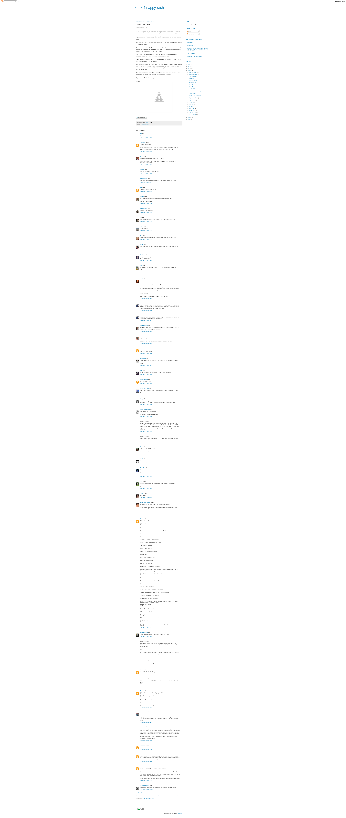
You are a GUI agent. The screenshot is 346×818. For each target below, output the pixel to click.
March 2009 (192, 110)
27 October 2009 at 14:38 (146, 636)
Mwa (141, 187)
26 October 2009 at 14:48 (146, 343)
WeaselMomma (144, 632)
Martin (141, 519)
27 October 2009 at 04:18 (146, 514)
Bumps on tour (192, 93)
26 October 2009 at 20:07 (146, 442)
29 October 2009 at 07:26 (146, 749)
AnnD (141, 279)
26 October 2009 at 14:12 (146, 310)
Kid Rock (191, 84)
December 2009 (193, 72)
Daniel (141, 303)
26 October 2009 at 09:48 (146, 191)
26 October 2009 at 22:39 (146, 488)
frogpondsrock (143, 178)
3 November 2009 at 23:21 (146, 789)
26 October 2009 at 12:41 (146, 274)
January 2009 (192, 114)
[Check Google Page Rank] (140, 809)
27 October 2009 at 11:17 (146, 627)
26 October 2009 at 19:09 (146, 416)
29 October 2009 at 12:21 (146, 761)
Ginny (141, 399)
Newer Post (139, 796)
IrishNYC (142, 493)
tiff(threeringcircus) (145, 785)
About (142, 16)
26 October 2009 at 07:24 (146, 173)
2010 (189, 68)
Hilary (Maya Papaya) (145, 502)
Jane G (141, 226)
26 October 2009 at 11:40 (146, 250)
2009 (189, 70)
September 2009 (193, 98)
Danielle (142, 670)
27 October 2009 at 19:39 (146, 656)
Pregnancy (142, 124)
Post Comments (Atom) (148, 798)
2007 (189, 119)
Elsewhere (155, 16)
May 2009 (191, 106)
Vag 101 (191, 87)
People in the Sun (144, 388)
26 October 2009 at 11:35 (146, 230)
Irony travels (190, 42)
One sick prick (192, 82)
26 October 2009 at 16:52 (146, 374)
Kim (141, 348)
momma (142, 727)
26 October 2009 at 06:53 (146, 164)
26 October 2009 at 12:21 (146, 260)
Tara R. (141, 244)
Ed (140, 217)
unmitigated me (144, 325)
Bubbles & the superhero (195, 89)
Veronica (142, 169)
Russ (141, 265)
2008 (189, 117)
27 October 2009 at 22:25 (146, 686)
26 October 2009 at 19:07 (146, 404)
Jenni (141, 336)
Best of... (148, 16)
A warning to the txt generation (194, 56)
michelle (142, 196)
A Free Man (143, 754)
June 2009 (191, 104)
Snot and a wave (193, 80)
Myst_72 (142, 467)
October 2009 (192, 76)
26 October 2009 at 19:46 (146, 431)
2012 (189, 64)
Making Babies (143, 208)
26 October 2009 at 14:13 (146, 320)
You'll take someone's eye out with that (198, 91)
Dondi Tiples (143, 745)
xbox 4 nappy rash (149, 8)
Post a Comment (142, 792)
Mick (141, 447)
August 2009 (192, 100)
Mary (141, 370)
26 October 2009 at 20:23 (146, 454)
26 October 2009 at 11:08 (146, 221)
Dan (141, 133)
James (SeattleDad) (145, 409)
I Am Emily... (143, 142)
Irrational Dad (143, 712)
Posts (189, 31)
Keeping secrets (191, 45)
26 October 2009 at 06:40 (146, 137)
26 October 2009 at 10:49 (146, 212)
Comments (191, 34)
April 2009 (191, 108)
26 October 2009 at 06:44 (146, 151)
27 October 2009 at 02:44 (146, 497)
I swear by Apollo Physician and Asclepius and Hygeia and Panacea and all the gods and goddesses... (197, 50)
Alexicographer (144, 379)
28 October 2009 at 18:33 (146, 740)
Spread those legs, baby (195, 95)
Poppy (141, 481)
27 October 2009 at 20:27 (146, 665)
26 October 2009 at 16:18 (146, 365)
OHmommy (143, 358)
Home (137, 16)
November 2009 (193, 74)
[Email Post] (151, 122)
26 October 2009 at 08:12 (146, 182)
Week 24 (147, 124)
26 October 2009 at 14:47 (146, 331)
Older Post (179, 796)
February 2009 (192, 112)
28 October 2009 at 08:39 (146, 707)
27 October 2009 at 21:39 (146, 674)
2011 (189, 66)
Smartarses (191, 78)
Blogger (179, 813)
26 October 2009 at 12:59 (146, 298)
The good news (191, 53)
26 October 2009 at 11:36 (146, 239)
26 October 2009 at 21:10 (146, 463)
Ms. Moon (142, 255)
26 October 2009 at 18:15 (146, 394)
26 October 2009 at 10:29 (146, 203)
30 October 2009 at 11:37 (146, 780)
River (141, 156)
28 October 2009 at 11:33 (146, 722)
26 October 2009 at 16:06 (146, 353)
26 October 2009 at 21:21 (146, 476)
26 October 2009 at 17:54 (146, 383)
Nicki (141, 235)
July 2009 (191, 102)
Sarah (141, 459)
